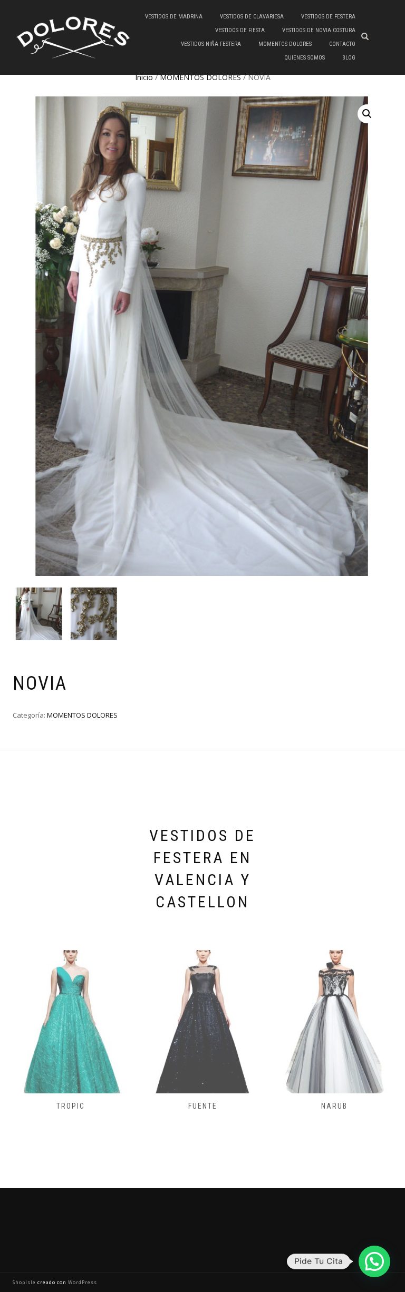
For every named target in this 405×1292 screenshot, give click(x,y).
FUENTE (202, 1106)
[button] (367, 113)
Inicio (144, 77)
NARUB (334, 1106)
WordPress (81, 1282)
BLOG (348, 57)
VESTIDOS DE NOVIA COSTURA (318, 30)
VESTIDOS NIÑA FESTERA (211, 44)
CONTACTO (342, 44)
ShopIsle (25, 1282)
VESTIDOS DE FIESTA (240, 30)
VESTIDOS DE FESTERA (328, 16)
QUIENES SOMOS (304, 57)
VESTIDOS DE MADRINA (173, 16)
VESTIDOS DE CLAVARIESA (252, 16)
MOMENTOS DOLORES (285, 44)
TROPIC (70, 1106)
